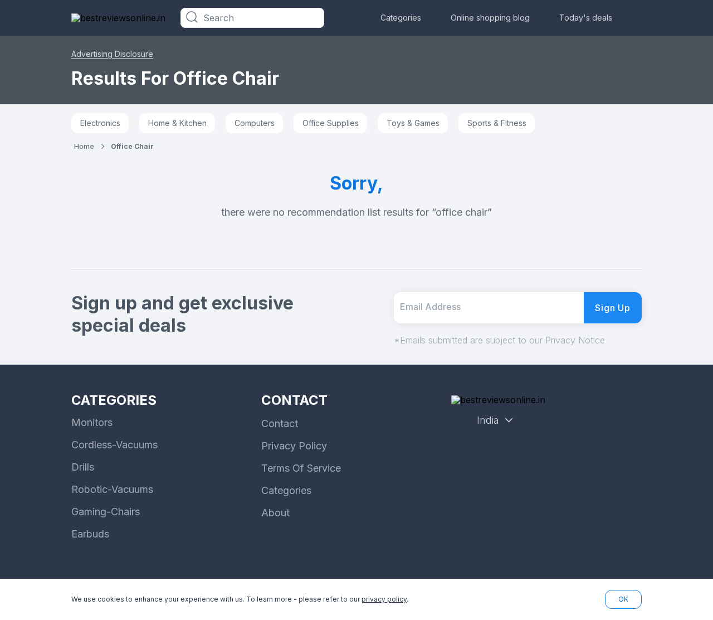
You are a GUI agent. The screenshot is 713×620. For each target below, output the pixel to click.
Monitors (92, 422)
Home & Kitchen (177, 123)
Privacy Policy (294, 446)
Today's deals (585, 17)
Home (84, 146)
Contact (279, 423)
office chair (132, 146)
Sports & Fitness (496, 123)
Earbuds (90, 534)
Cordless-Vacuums (114, 445)
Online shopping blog (490, 17)
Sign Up (613, 307)
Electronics (100, 123)
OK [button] (623, 599)
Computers (255, 123)
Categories (400, 17)
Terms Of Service (301, 468)
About (275, 513)
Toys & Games (413, 123)
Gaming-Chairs (105, 511)
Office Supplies (330, 123)
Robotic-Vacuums (112, 489)
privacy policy (384, 599)
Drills (82, 467)
